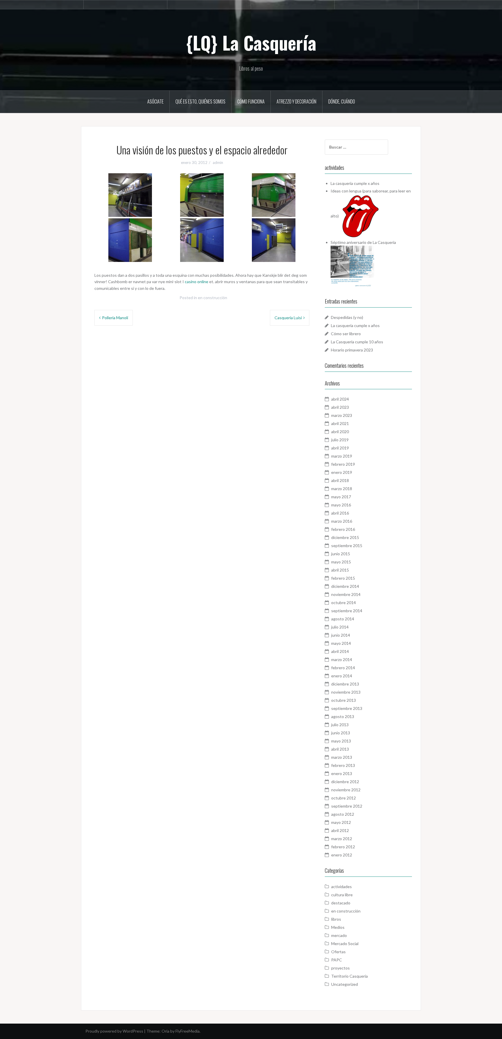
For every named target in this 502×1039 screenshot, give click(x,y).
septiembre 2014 (346, 610)
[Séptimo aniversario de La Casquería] (352, 266)
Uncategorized (344, 984)
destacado (340, 902)
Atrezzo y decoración (296, 101)
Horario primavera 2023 (352, 349)
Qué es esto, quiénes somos (200, 101)
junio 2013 (340, 732)
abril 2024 (340, 399)
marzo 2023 (341, 415)
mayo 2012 (341, 822)
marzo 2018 (341, 488)
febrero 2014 (343, 667)
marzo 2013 (341, 757)
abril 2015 (340, 569)
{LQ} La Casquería (251, 42)
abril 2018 (340, 480)
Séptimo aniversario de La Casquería (363, 242)
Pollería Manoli (115, 317)
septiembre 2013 (346, 708)
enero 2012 (341, 854)
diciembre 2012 (345, 781)
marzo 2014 (341, 659)
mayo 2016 (341, 504)
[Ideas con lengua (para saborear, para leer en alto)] (360, 215)
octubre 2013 (343, 700)
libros (336, 919)
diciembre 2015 (345, 537)
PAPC (336, 959)
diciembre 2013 (345, 683)
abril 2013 (340, 749)
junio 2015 (340, 553)
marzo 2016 (341, 521)
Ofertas (338, 951)
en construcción (212, 297)
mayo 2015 (341, 561)
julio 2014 (340, 626)
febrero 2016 (343, 529)
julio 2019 (340, 439)
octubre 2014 (343, 602)
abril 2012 (340, 830)
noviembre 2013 (346, 692)
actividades (341, 886)
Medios (338, 927)
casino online (196, 281)
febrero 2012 (343, 846)
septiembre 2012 (346, 806)
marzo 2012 (341, 838)
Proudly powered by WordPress (114, 1031)
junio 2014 (340, 635)
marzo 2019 (341, 456)
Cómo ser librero (346, 333)
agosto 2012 (342, 814)
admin (218, 162)
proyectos (340, 967)
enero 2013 (341, 773)
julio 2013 (340, 724)
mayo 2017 (341, 496)
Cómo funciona (251, 101)
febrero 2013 (343, 765)
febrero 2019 (343, 464)
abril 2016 (340, 512)
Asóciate (155, 101)
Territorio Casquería (349, 976)
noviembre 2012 (346, 789)
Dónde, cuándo (341, 101)
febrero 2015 (343, 578)
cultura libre (342, 894)
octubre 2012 (343, 797)
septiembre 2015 (346, 545)
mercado (339, 935)
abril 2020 (340, 431)
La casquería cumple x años (355, 183)
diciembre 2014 (345, 586)
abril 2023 (340, 407)
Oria (165, 1031)
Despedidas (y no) (347, 317)
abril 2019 (340, 447)
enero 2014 (341, 675)
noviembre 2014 (346, 594)
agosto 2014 (342, 618)
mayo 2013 (341, 740)
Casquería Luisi (288, 317)
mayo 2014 (341, 643)
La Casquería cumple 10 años (357, 341)
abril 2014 (340, 651)
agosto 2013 (342, 716)
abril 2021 (340, 423)
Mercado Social (344, 943)
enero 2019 (341, 472)
